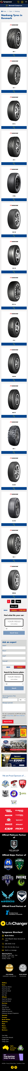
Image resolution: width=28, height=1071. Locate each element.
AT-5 (14, 160)
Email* (4, 656)
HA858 (14, 376)
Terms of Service (20, 715)
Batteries (4, 1005)
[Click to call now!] (18, 2)
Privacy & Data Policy (11, 1063)
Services (4, 1003)
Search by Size (6, 989)
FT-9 (14, 340)
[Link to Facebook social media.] (12, 1067)
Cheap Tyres (5, 1041)
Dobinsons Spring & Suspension (10, 1013)
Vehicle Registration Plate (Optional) (9, 696)
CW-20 (14, 232)
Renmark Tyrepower (15, 5)
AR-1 (14, 51)
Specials (4, 1015)
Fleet (3, 1024)
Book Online (6, 1019)
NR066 (14, 593)
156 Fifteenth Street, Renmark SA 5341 (15, 940)
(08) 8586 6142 (10, 944)
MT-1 (14, 448)
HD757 (14, 412)
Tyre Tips (4, 995)
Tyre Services (5, 1007)
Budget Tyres (5, 1039)
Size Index (4, 1035)
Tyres (3, 985)
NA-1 (14, 557)
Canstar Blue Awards (7, 1037)
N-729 (14, 521)
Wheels (4, 997)
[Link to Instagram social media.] (15, 1067)
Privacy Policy (10, 715)
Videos (4, 1028)
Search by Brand (6, 991)
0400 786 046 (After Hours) (11, 947)
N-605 (14, 485)
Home (4, 11)
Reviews (4, 1030)
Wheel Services (6, 1009)
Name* (4, 645)
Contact (4, 1017)
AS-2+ (14, 124)
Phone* (4, 651)
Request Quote (8, 721)
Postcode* (5, 661)
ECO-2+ (14, 304)
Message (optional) (7, 703)
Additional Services (7, 1011)
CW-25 (14, 268)
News (4, 1026)
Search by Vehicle (7, 987)
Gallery (4, 983)
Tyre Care (4, 993)
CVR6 (14, 196)
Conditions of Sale (21, 1063)
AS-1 (14, 87)
